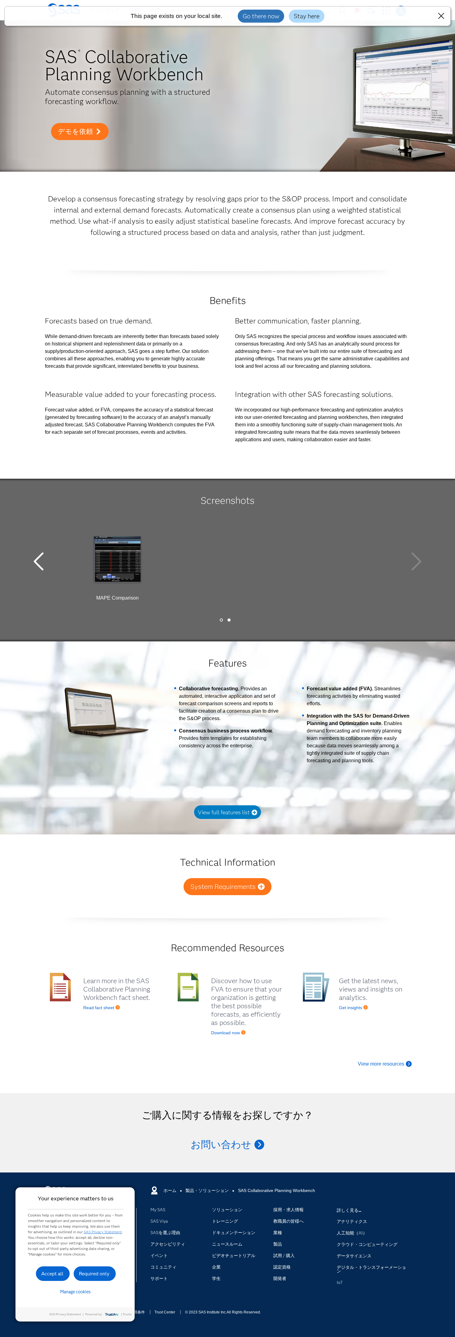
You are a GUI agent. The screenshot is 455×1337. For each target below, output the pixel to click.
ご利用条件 (135, 1312)
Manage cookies (75, 1292)
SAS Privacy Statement (103, 1231)
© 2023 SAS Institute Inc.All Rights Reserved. (223, 1312)
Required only (94, 1274)
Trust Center (164, 1312)
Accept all (52, 1274)
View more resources (381, 1064)
